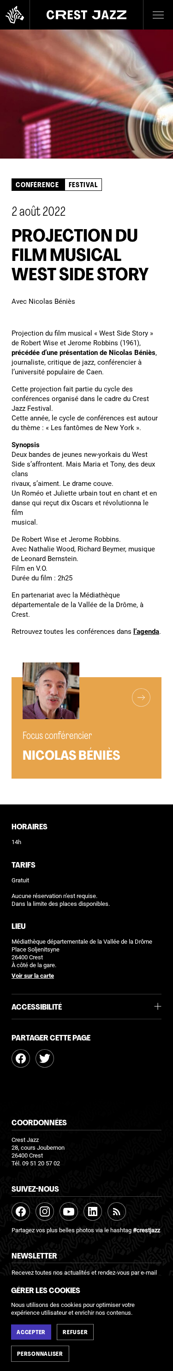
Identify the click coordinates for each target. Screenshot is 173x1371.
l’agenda (146, 631)
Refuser (75, 1333)
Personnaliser (40, 1354)
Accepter (31, 1333)
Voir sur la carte (33, 976)
